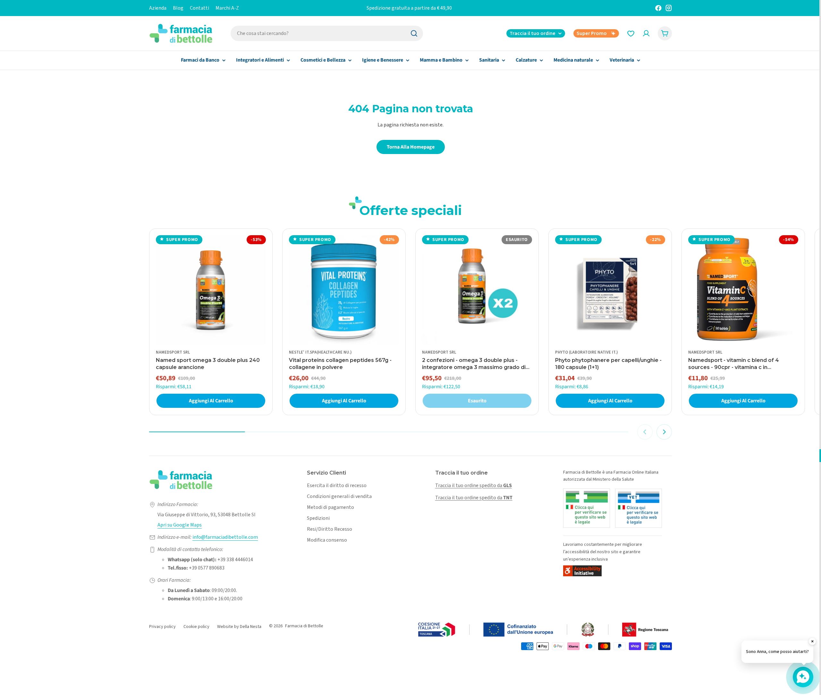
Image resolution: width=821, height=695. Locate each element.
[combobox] (327, 33)
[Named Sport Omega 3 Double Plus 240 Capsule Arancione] (211, 290)
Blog (178, 8)
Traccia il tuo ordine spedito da (473, 485)
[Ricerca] (414, 33)
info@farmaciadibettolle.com (225, 537)
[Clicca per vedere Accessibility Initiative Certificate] (582, 570)
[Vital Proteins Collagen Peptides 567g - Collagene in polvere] (344, 290)
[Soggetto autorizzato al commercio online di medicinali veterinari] (638, 508)
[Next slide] (664, 432)
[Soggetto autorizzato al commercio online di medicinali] (586, 508)
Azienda (157, 8)
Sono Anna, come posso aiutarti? (777, 651)
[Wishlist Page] (631, 33)
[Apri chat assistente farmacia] (803, 677)
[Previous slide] (645, 432)
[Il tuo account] (646, 33)
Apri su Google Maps (179, 524)
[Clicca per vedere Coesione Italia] (543, 630)
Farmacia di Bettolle (304, 626)
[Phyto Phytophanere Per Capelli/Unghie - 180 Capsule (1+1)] (610, 290)
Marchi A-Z (227, 8)
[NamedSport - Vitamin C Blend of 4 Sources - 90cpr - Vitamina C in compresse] (743, 290)
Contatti (199, 8)
